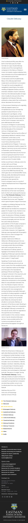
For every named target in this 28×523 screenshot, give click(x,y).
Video (4, 431)
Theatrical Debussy (8, 420)
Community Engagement (8, 464)
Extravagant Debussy (9, 409)
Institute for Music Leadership (10, 453)
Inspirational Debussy (9, 412)
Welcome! (6, 403)
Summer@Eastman (6, 458)
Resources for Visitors (7, 472)
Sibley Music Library (7, 455)
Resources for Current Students (10, 468)
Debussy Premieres (8, 423)
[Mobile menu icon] (25, 9)
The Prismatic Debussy (9, 401)
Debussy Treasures (8, 426)
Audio (5, 434)
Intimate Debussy (8, 415)
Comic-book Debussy (9, 417)
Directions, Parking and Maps (9, 494)
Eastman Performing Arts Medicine (11, 451)
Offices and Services (7, 466)
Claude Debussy (7, 406)
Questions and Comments (9, 474)
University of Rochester (15, 1)
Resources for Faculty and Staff (10, 470)
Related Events (7, 428)
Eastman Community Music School (11, 449)
